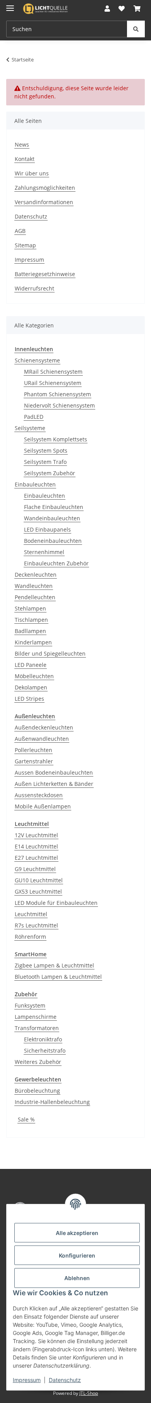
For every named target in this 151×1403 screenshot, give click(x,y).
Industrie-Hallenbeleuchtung (52, 1102)
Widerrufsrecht (34, 288)
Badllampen (30, 631)
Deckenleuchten (36, 574)
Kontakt (24, 159)
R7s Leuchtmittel (36, 925)
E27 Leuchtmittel (36, 857)
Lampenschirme (36, 1016)
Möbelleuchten (34, 676)
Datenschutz (65, 1380)
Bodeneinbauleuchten (53, 540)
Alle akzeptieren (77, 1233)
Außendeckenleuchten (44, 727)
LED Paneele (30, 664)
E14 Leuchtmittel (36, 846)
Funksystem (30, 1005)
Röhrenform (30, 936)
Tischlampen (31, 619)
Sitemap (25, 245)
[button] (107, 8)
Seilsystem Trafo (45, 461)
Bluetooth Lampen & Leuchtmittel (58, 976)
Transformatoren (37, 1028)
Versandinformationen (44, 202)
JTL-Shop (88, 1393)
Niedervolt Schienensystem (59, 405)
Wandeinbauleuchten (52, 518)
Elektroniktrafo (43, 1039)
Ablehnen (77, 1278)
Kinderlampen (33, 642)
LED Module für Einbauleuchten (56, 902)
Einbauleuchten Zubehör (56, 563)
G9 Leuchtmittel (35, 869)
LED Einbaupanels (47, 529)
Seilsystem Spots (45, 450)
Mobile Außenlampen (43, 806)
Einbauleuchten (35, 484)
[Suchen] (136, 29)
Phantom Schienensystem (57, 394)
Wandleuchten (34, 586)
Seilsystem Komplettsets (55, 439)
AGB (20, 230)
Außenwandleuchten (42, 738)
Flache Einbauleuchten (53, 507)
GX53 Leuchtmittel (38, 891)
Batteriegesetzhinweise (45, 274)
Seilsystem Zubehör (49, 473)
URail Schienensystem (52, 383)
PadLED (33, 416)
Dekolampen (31, 687)
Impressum (27, 1380)
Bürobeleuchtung (37, 1090)
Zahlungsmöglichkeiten (45, 187)
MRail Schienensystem (53, 371)
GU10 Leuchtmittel (39, 880)
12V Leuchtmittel (36, 835)
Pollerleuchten (33, 750)
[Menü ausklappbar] (10, 5)
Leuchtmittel (31, 914)
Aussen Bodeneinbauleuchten (54, 772)
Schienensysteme (37, 360)
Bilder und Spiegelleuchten (50, 653)
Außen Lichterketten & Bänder (54, 783)
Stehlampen (30, 608)
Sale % (26, 1119)
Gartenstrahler (34, 761)
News (22, 144)
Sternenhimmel (44, 552)
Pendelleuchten (35, 597)
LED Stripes (29, 698)
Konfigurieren (77, 1255)
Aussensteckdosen (39, 795)
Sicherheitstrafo (44, 1050)
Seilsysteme (30, 428)
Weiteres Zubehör (38, 1061)
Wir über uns (32, 173)
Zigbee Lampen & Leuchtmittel (54, 965)
